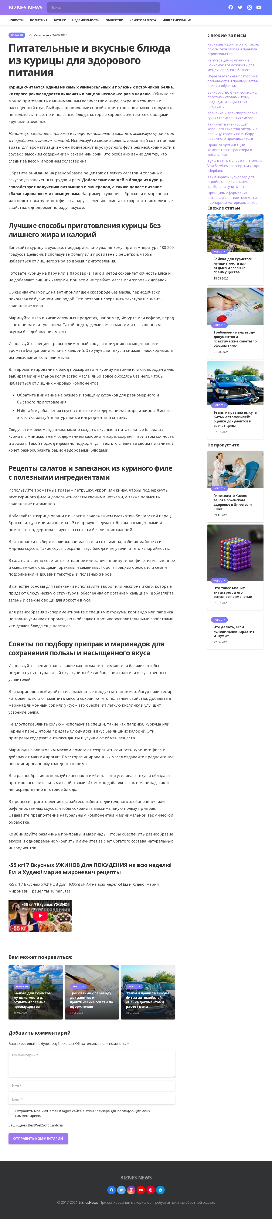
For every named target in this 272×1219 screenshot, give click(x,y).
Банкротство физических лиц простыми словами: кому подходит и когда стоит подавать (232, 99)
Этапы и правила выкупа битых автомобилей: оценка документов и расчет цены (147, 1000)
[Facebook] (230, 7)
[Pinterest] (150, 1190)
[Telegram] (160, 1190)
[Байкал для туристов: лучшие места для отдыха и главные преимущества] (235, 233)
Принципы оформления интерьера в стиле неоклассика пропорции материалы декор (234, 198)
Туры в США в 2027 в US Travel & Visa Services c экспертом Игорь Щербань (234, 166)
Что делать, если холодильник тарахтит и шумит (234, 631)
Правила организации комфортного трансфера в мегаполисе (229, 150)
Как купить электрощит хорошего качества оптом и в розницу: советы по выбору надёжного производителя (232, 131)
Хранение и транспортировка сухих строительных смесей (232, 115)
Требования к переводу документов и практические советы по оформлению (91, 1000)
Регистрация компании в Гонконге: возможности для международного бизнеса (230, 65)
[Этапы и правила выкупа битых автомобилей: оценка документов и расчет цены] (235, 383)
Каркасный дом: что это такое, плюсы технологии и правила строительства (233, 49)
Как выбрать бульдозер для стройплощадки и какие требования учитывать (230, 182)
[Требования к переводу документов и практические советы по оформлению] (235, 306)
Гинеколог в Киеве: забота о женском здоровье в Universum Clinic (233, 502)
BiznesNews (88, 1202)
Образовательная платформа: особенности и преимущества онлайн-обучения (232, 81)
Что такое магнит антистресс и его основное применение (233, 592)
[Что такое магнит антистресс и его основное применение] (235, 553)
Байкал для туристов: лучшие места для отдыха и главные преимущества (33, 1000)
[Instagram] (249, 7)
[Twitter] (240, 7)
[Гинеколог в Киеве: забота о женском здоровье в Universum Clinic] (235, 469)
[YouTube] (259, 7)
